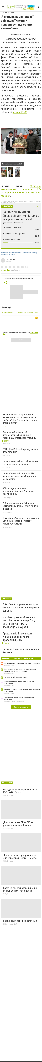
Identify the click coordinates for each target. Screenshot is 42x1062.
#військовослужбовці (8, 254)
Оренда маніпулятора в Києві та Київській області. (20, 791)
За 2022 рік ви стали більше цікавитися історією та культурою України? (21, 215)
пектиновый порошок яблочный (20, 920)
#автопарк (4, 253)
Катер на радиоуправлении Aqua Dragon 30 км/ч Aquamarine (20, 889)
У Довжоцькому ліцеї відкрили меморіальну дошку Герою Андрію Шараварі (20, 506)
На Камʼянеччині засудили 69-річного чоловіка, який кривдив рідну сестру (19, 476)
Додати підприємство (21, 707)
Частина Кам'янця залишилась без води (20, 650)
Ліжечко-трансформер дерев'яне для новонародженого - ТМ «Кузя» (21, 856)
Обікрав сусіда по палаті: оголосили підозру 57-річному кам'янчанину (18, 491)
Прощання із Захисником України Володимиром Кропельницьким (17, 637)
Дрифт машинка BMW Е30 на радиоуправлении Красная (18, 824)
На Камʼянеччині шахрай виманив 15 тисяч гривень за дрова (20, 463)
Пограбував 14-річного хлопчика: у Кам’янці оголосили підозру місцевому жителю (20, 521)
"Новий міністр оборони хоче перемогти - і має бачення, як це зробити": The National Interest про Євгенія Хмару (20, 418)
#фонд (34, 253)
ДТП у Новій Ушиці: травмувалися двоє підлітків (20, 450)
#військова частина (15, 253)
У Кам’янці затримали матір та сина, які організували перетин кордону (20, 607)
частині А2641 (20, 112)
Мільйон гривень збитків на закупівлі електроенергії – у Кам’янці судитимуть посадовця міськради (18, 622)
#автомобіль (27, 253)
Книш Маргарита (11, 259)
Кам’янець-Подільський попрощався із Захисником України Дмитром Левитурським (19, 435)
